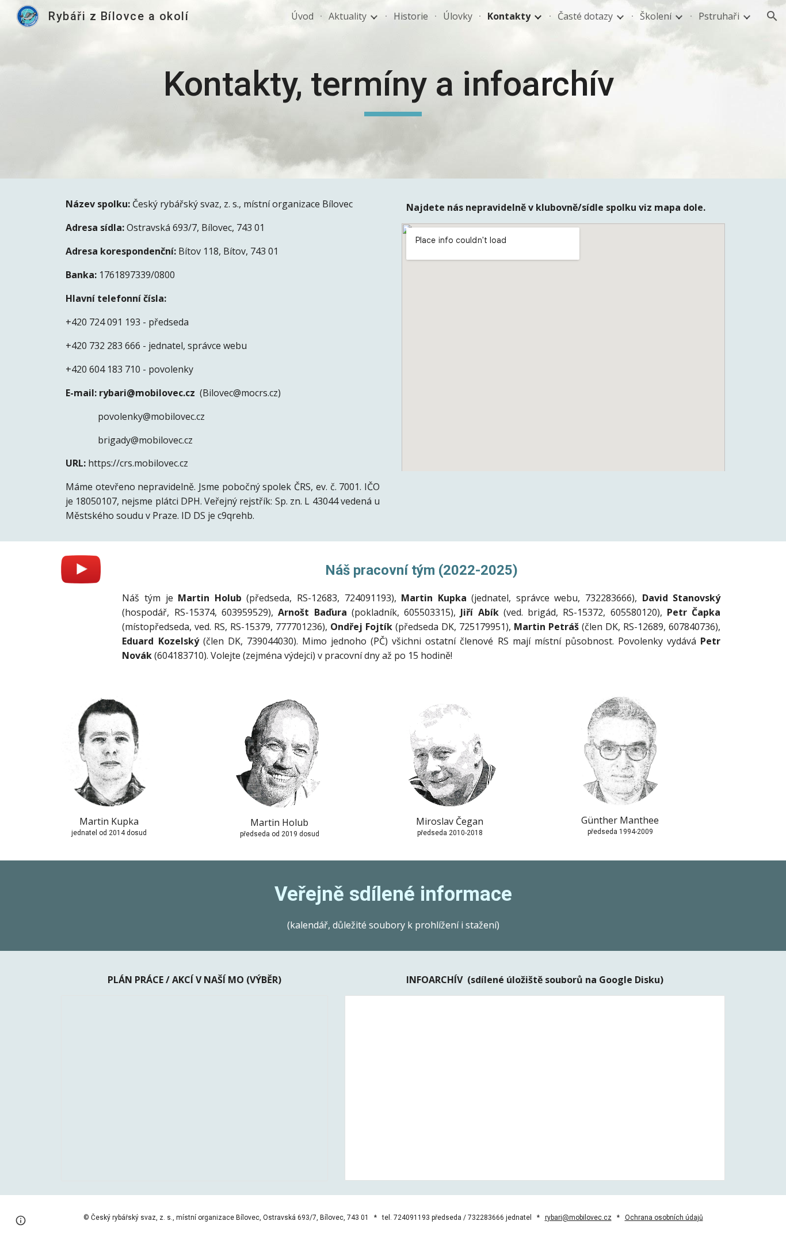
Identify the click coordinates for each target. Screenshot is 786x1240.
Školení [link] (655, 16)
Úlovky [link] (457, 16)
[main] (393, 89)
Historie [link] (411, 16)
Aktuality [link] (348, 16)
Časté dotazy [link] (585, 16)
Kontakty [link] (509, 16)
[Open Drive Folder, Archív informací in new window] (703, 1010)
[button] (772, 16)
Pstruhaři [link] (719, 16)
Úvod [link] (302, 16)
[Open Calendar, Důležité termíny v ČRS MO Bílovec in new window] (306, 1010)
